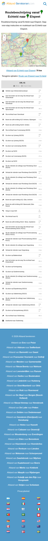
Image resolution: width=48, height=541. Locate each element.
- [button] (4, 39)
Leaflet (30, 66)
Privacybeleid (23, 491)
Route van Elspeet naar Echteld (32, 76)
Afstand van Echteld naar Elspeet (20, 71)
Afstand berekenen (27, 336)
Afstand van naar (23, 343)
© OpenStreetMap (40, 66)
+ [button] (4, 35)
